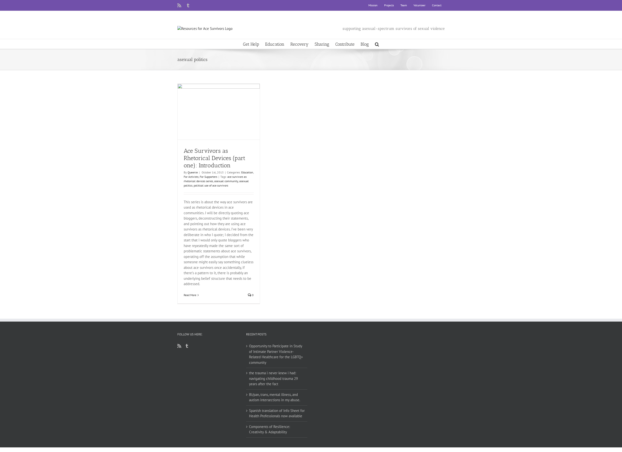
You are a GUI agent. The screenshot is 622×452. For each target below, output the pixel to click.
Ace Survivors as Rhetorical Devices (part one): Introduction (214, 104)
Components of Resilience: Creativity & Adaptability (269, 429)
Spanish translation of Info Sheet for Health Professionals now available (277, 413)
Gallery (223, 104)
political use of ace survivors (211, 185)
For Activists (191, 177)
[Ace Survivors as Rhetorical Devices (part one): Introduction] (219, 112)
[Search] (377, 44)
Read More (190, 295)
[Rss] (179, 346)
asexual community (226, 181)
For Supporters (208, 177)
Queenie (193, 172)
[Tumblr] (187, 346)
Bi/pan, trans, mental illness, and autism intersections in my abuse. (274, 397)
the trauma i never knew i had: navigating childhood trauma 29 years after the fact (273, 378)
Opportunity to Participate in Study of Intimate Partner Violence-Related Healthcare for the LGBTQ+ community (276, 354)
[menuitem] (373, 5)
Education (247, 172)
